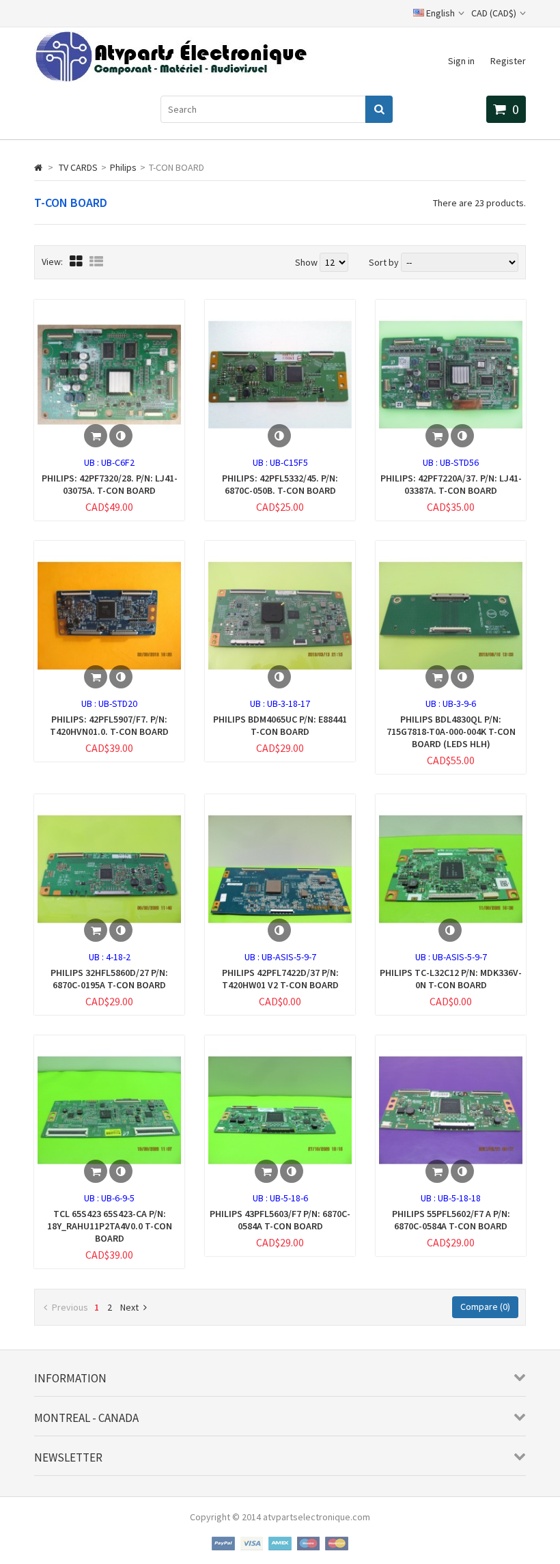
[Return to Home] (38, 167)
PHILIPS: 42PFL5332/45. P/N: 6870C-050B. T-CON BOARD (280, 484)
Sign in (461, 61)
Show (307, 262)
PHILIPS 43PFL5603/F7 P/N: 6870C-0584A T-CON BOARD (280, 1219)
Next (129, 1307)
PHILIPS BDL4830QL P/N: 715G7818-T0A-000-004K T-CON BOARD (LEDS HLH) (451, 731)
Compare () (485, 1306)
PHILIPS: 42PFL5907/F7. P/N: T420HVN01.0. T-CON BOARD (109, 725)
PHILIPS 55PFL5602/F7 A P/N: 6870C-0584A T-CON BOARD (451, 1219)
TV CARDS (78, 167)
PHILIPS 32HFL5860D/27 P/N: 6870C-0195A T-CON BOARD (109, 978)
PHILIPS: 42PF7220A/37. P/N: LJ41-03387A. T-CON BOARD (451, 484)
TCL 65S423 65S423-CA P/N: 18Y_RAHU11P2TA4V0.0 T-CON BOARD (109, 1225)
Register (508, 61)
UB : (92, 462)
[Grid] (76, 261)
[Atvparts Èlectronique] (170, 78)
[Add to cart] (95, 435)
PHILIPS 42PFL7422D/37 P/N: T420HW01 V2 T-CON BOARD (280, 978)
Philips (123, 167)
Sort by (384, 262)
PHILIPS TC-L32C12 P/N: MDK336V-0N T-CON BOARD (451, 978)
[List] (96, 261)
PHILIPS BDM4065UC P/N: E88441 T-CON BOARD (280, 725)
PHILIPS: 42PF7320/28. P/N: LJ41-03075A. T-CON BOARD (110, 484)
